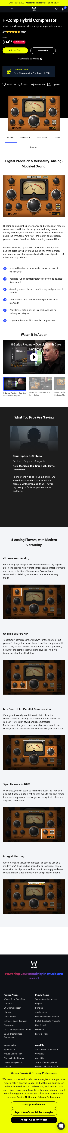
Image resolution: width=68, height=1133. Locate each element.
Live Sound (40, 1025)
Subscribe (42, 50)
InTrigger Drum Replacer (15, 1021)
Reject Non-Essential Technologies (34, 1112)
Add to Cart (15, 50)
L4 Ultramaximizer (12, 1008)
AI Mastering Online (13, 1062)
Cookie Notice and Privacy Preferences (38, 1097)
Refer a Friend (41, 1034)
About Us (39, 1058)
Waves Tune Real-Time (14, 999)
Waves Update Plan (13, 1054)
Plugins (38, 1003)
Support (7, 1067)
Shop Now (53, 3)
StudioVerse (41, 1012)
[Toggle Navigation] (5, 9)
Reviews (33, 147)
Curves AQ (9, 1003)
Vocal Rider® (10, 1016)
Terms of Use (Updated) (46, 1062)
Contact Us (40, 1054)
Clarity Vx (8, 1012)
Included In (25, 137)
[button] (61, 1126)
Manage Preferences (33, 1104)
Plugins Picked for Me (14, 1058)
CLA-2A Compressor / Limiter (17, 1029)
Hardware (39, 1029)
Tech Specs (42, 137)
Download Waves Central (47, 1016)
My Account (9, 1049)
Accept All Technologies (34, 1119)
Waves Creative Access (46, 999)
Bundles (39, 1008)
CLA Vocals (9, 1025)
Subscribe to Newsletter (46, 1049)
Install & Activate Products (47, 1021)
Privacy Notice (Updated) (47, 1067)
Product (10, 137)
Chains (57, 137)
